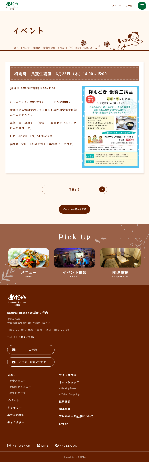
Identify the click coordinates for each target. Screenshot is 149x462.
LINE (45, 445)
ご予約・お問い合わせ (32, 362)
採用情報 (65, 402)
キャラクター (16, 422)
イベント (25, 48)
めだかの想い (16, 415)
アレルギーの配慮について (76, 416)
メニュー (116, 5)
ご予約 (129, 5)
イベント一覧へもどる (74, 209)
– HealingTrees (67, 388)
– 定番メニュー (16, 381)
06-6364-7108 (24, 337)
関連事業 (65, 409)
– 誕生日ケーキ (16, 393)
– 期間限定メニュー (19, 387)
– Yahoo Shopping (69, 394)
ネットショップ (69, 382)
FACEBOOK (68, 445)
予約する (74, 189)
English (63, 423)
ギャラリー (14, 408)
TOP (14, 48)
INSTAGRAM (21, 445)
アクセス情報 (67, 375)
